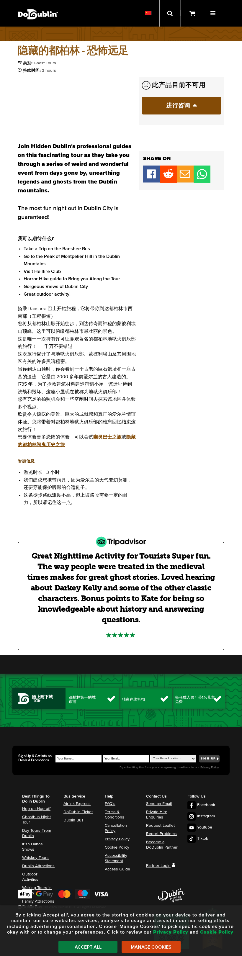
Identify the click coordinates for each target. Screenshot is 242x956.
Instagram (206, 816)
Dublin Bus (73, 820)
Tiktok (202, 838)
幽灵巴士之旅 (107, 437)
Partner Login (158, 866)
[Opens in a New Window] (168, 181)
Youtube (204, 827)
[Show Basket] (191, 13)
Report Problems (161, 834)
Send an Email (159, 804)
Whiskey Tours (35, 858)
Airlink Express (77, 804)
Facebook (206, 805)
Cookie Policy (117, 847)
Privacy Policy (117, 839)
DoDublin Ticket (78, 812)
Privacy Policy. (209, 767)
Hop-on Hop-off (36, 809)
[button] (213, 12)
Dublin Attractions (38, 866)
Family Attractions (38, 901)
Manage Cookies (151, 947)
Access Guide (117, 869)
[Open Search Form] (170, 13)
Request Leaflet (160, 826)
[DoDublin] (38, 5)
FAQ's (110, 804)
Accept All (88, 947)
